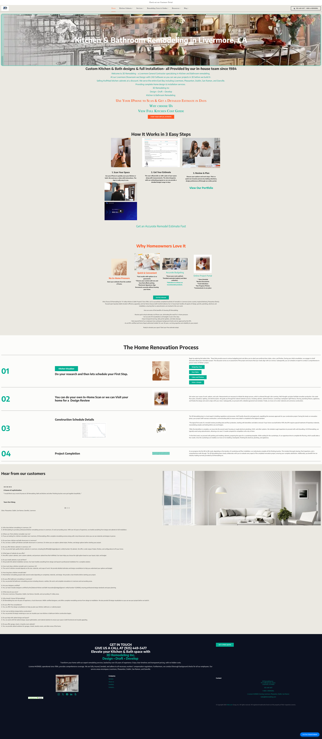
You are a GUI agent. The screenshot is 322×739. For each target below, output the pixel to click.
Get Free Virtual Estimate (310, 734)
